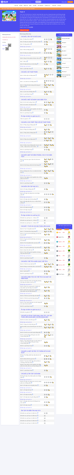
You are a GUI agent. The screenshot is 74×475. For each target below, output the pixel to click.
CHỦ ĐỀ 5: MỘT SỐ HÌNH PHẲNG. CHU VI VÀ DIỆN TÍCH (36, 155)
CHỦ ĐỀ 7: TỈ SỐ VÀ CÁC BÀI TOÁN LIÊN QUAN (35, 226)
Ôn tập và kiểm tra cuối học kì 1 (30, 215)
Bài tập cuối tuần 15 (26, 191)
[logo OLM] (4, 2)
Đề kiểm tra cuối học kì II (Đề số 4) (28, 420)
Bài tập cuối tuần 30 (26, 368)
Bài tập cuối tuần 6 (26, 96)
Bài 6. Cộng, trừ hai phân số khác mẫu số (30, 58)
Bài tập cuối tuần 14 (26, 181)
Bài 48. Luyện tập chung (26, 273)
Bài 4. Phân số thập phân (26, 49)
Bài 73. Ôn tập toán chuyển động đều (29, 397)
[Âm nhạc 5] (59, 47)
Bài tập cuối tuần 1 (26, 46)
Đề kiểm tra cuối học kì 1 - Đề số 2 (28, 220)
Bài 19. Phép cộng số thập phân (28, 124)
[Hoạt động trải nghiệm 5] (59, 59)
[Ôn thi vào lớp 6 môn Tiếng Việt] (59, 76)
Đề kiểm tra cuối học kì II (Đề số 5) (28, 423)
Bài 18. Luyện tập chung (26, 112)
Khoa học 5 (64, 71)
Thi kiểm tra (5, 39)
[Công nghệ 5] (59, 55)
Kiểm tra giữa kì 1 (24, 118)
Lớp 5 (3, 48)
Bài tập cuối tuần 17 (26, 205)
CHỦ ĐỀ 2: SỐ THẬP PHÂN (29, 72)
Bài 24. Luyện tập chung (26, 149)
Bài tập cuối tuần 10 (26, 142)
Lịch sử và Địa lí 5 (65, 67)
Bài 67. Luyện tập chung (26, 370)
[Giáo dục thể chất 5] (59, 38)
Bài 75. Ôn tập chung (25, 405)
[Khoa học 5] (59, 71)
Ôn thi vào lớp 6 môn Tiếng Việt (66, 75)
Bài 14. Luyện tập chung (26, 94)
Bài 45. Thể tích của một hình (27, 264)
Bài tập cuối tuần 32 (26, 387)
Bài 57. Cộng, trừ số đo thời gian (28, 324)
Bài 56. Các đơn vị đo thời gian (27, 319)
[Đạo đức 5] (59, 51)
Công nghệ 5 (64, 55)
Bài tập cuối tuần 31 (26, 379)
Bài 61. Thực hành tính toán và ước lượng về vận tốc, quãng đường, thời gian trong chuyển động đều (31, 342)
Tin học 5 (64, 63)
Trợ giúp (54, 5)
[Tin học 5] (59, 63)
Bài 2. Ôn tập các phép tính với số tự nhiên (30, 41)
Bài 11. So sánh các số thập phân (28, 81)
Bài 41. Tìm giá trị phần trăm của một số (30, 247)
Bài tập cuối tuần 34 (26, 399)
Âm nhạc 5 (64, 46)
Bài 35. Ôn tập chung (25, 209)
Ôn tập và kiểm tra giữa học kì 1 (30, 116)
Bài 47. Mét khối (24, 271)
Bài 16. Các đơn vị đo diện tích (27, 104)
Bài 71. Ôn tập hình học (26, 390)
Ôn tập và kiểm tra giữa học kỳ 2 (31, 309)
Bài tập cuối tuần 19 (26, 237)
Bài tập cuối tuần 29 (26, 348)
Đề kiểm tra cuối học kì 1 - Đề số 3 (28, 223)
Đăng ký (70, 2)
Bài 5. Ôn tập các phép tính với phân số (29, 53)
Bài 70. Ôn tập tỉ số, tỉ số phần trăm (28, 385)
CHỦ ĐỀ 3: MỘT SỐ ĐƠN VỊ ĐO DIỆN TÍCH (34, 99)
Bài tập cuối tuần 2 (26, 55)
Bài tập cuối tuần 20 (26, 245)
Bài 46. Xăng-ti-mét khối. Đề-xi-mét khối (30, 266)
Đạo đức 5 (64, 50)
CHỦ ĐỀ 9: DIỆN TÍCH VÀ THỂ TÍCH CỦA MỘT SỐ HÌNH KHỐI (36, 277)
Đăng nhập (64, 2)
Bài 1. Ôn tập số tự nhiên (26, 39)
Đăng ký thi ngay (24, 30)
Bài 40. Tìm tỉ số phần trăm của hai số (29, 242)
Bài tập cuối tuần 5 (26, 89)
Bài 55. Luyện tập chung (26, 306)
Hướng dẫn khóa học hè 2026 (8, 37)
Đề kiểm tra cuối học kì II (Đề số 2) (28, 415)
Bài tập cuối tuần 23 (26, 284)
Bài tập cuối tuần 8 (26, 127)
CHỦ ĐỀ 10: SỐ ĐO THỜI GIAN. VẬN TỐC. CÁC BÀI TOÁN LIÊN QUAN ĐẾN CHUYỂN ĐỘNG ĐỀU (36, 316)
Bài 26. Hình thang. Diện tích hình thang (29, 165)
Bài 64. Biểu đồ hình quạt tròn (27, 358)
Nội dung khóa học (6, 34)
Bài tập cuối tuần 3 (26, 66)
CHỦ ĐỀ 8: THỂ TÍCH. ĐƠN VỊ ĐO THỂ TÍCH (34, 261)
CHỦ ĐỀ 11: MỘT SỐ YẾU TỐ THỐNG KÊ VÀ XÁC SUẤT (36, 352)
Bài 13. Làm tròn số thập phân (27, 91)
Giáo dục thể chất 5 (66, 38)
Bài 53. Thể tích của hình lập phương (29, 298)
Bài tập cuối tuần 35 (26, 407)
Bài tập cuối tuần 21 (26, 255)
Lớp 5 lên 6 (4, 45)
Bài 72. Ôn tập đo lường (26, 394)
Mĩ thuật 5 (64, 42)
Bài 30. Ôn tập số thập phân (27, 189)
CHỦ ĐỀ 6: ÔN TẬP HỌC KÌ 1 (29, 186)
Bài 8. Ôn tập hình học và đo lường (28, 64)
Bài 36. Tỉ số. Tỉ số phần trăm (27, 228)
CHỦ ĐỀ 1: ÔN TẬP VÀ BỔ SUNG (31, 36)
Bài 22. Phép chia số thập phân (27, 139)
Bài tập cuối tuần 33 (26, 392)
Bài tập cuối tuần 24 (26, 293)
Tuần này (59, 229)
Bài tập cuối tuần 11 (26, 152)
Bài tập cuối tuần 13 (26, 175)
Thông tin (47, 5)
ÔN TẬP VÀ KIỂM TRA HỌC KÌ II (30, 410)
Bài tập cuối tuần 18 (26, 212)
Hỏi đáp (4, 42)
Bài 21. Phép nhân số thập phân (28, 132)
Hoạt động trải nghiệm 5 (66, 59)
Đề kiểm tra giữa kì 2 (25, 312)
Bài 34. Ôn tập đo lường (26, 207)
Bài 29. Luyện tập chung (26, 183)
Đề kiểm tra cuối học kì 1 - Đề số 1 (28, 217)
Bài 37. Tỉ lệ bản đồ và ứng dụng (28, 231)
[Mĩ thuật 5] (59, 42)
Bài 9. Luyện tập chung (25, 68)
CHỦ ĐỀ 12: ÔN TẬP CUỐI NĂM (30, 373)
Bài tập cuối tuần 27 (26, 330)
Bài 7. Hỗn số (23, 61)
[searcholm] (10, 2)
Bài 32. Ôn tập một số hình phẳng (28, 199)
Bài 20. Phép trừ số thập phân (27, 129)
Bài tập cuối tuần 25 (26, 300)
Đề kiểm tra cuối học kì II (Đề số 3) (28, 418)
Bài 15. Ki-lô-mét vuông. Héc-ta (28, 102)
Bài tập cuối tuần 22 (26, 269)
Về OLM (59, 5)
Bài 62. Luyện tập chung (26, 345)
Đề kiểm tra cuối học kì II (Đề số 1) (28, 413)
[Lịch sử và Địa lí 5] (59, 67)
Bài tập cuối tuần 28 (26, 339)
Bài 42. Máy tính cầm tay (26, 250)
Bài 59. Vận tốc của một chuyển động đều (30, 332)
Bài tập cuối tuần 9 (26, 136)
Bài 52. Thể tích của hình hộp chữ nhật (29, 295)
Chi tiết (67, 229)
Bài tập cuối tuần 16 (26, 197)
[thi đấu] (32, 39)
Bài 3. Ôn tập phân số (25, 44)
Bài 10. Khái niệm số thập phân (27, 75)
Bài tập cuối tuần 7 (26, 107)
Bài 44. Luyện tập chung (26, 258)
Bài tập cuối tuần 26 (26, 322)
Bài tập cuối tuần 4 (26, 78)
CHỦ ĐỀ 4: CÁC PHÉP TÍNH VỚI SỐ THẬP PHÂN (35, 122)
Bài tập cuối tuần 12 (26, 168)
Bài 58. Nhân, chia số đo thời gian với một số (31, 326)
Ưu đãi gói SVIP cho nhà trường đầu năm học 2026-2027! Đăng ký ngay (19, 8)
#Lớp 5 (21, 27)
